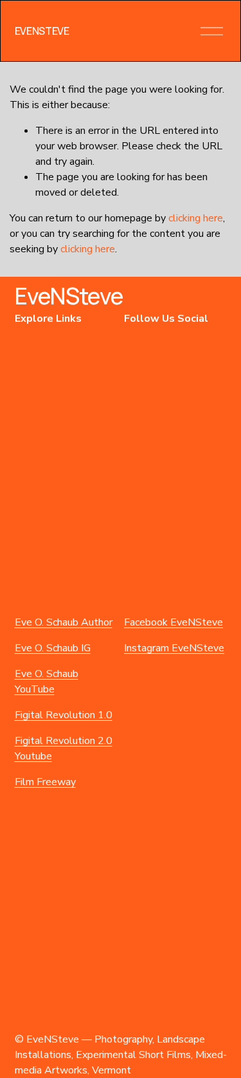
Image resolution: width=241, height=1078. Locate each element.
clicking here (195, 218)
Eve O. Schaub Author (63, 622)
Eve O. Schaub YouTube (46, 681)
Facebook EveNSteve (173, 622)
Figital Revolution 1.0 (63, 715)
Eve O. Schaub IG (53, 648)
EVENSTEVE (42, 31)
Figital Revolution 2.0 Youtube (63, 748)
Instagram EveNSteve (174, 648)
